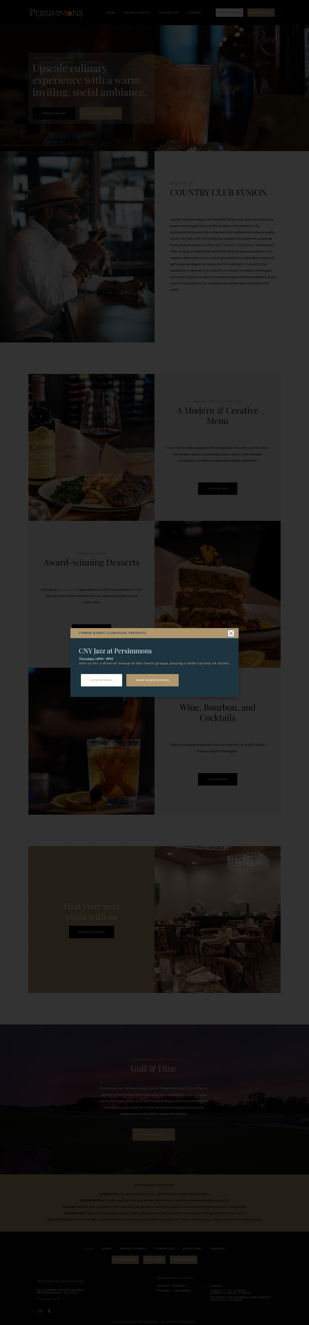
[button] (231, 633)
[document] (154, 662)
